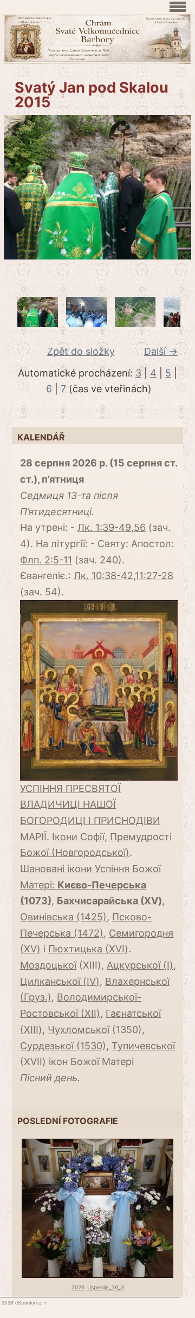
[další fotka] (176, 187)
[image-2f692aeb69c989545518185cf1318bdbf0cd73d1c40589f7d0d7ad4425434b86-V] (135, 323)
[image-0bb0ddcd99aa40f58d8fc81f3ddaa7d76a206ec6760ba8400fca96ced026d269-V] (37, 323)
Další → (161, 351)
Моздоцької (48, 965)
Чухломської (78, 1029)
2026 (78, 1287)
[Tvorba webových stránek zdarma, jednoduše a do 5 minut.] (45, 1303)
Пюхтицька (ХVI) (88, 949)
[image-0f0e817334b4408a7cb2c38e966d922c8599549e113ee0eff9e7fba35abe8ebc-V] (86, 323)
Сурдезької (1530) (63, 1045)
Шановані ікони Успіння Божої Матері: (90, 884)
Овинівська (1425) (63, 917)
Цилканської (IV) (60, 981)
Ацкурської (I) (140, 965)
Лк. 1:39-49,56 (111, 527)
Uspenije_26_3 (105, 1287)
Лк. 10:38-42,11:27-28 (123, 575)
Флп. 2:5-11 (46, 560)
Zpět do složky (81, 351)
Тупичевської (143, 1045)
